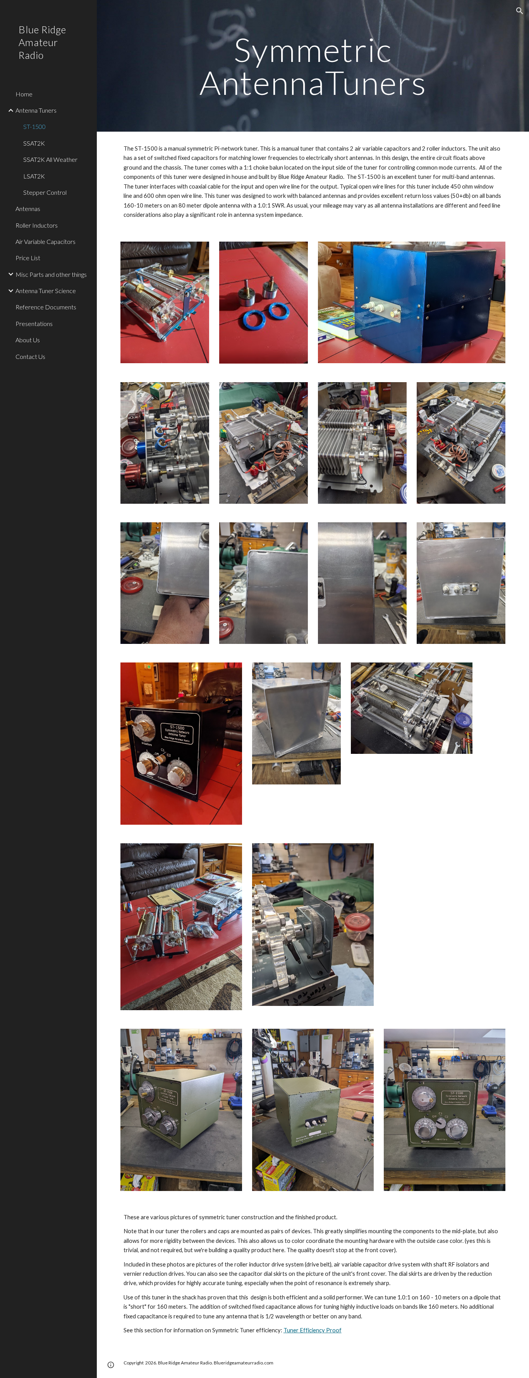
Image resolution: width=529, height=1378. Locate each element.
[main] (313, 66)
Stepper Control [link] (45, 192)
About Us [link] (27, 339)
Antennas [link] (27, 208)
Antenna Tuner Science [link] (45, 290)
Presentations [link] (34, 323)
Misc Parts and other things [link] (51, 274)
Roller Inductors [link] (36, 225)
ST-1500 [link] (34, 126)
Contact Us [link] (30, 356)
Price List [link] (27, 257)
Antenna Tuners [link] (36, 110)
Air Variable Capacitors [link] (45, 241)
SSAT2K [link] (34, 143)
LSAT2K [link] (34, 176)
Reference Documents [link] (45, 307)
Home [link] (24, 94)
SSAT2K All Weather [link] (50, 159)
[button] (519, 11)
